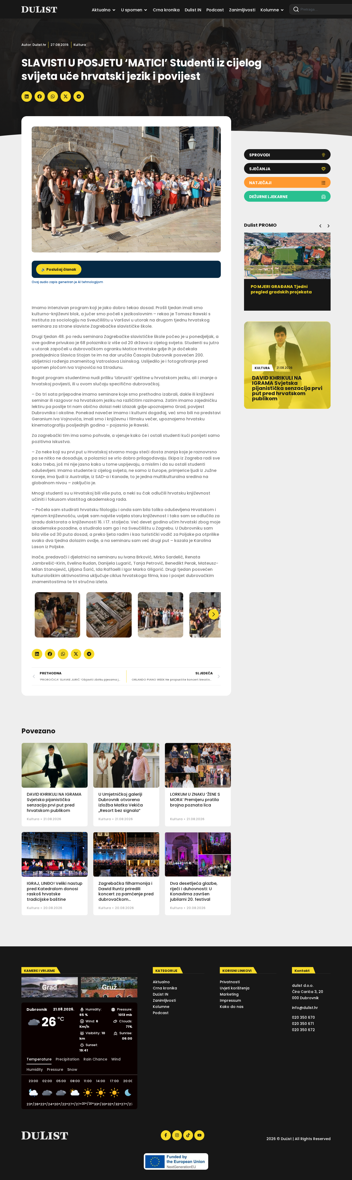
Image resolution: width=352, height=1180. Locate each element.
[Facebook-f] (166, 1135)
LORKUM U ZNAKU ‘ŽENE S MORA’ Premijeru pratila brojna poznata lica (195, 799)
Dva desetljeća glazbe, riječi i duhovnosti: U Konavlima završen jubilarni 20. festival (193, 891)
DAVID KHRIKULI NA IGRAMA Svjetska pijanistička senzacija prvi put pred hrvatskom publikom (54, 802)
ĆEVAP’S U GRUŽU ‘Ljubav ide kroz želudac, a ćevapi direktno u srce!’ (287, 292)
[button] (26, 96)
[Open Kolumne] (282, 10)
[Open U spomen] (146, 10)
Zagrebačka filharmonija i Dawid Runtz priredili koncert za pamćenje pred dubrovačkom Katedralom (126, 894)
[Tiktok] (188, 1135)
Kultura (79, 44)
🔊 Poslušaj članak (58, 269)
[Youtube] (199, 1135)
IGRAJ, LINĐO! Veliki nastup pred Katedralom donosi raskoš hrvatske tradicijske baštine (54, 891)
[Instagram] (177, 1135)
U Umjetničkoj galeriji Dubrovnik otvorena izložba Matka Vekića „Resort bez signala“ (120, 802)
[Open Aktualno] (114, 10)
